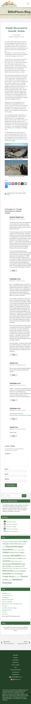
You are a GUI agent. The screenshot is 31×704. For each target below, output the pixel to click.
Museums (16, 564)
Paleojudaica (5, 597)
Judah (19, 558)
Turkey (5, 580)
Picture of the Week (14, 568)
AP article (9, 132)
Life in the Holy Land (7, 595)
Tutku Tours (5, 614)
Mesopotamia (7, 564)
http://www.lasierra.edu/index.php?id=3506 (20, 415)
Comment (8, 453)
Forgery (22, 550)
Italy (8, 556)
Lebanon (24, 558)
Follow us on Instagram (12, 531)
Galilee (5, 552)
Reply (13, 270)
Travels (8, 194)
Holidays (17, 552)
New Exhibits (6, 566)
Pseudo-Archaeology (23, 568)
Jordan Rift (14, 558)
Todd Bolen (13, 279)
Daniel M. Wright (15, 217)
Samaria (23, 571)
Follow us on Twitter (11, 526)
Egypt (20, 546)
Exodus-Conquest (17, 549)
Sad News (16, 571)
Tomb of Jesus (17, 576)
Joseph (12, 363)
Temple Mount (8, 577)
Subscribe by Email (11, 521)
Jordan (24, 193)
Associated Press (16, 103)
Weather (10, 580)
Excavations (19, 193)
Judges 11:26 (23, 92)
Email (6, 474)
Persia (13, 566)
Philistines (18, 566)
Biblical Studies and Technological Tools (12, 603)
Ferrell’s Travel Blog (7, 601)
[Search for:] (13, 495)
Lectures (6, 561)
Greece (11, 552)
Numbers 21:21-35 (15, 99)
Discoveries (12, 193)
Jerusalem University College (9, 608)
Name (7, 469)
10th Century (5, 541)
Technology (19, 574)
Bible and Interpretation (8, 599)
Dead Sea (17, 544)
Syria (13, 574)
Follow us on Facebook (12, 529)
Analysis (24, 541)
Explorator (4, 605)
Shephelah (6, 574)
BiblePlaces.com (6, 593)
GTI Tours (4, 612)
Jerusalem (15, 555)
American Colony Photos (15, 541)
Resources (7, 570)
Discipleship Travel (6, 610)
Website (7, 479)
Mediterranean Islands (16, 561)
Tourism (24, 576)
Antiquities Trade (8, 544)
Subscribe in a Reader (11, 524)
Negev (23, 564)
